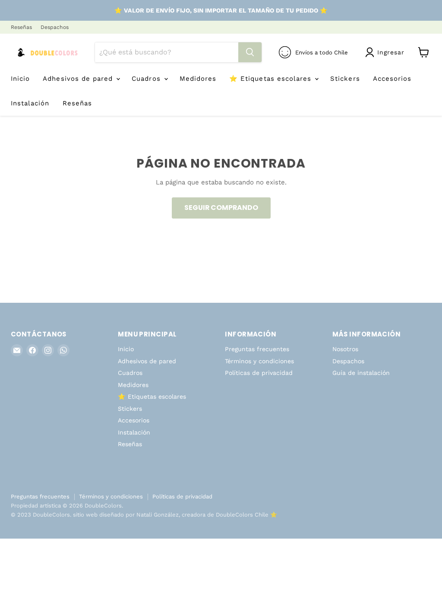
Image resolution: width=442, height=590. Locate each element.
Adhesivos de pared (79, 78)
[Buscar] (250, 52)
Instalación (30, 103)
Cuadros (147, 78)
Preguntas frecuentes (257, 349)
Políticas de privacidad (259, 372)
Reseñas (21, 27)
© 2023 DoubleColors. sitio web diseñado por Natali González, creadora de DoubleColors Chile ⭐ (144, 514)
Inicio (20, 78)
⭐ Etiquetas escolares (271, 78)
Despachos (55, 27)
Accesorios (392, 78)
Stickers (345, 78)
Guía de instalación (361, 372)
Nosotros (345, 349)
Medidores (198, 78)
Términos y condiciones (259, 361)
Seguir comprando (221, 208)
